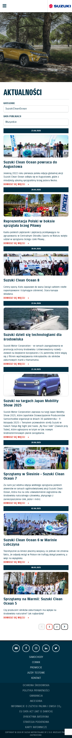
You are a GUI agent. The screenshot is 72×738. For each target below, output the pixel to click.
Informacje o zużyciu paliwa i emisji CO (36, 706)
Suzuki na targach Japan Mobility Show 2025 (31, 403)
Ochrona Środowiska (36, 685)
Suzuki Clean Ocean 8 (21, 280)
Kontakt (36, 678)
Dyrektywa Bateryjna (36, 717)
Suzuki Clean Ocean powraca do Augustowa (30, 164)
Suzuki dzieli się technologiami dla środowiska (32, 337)
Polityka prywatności (36, 690)
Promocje (36, 667)
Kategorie (9, 103)
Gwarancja (36, 696)
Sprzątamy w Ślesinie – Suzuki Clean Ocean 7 (33, 476)
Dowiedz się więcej (14, 184)
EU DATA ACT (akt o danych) (36, 711)
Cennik (36, 662)
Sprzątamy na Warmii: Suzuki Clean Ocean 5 (32, 601)
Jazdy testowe (36, 673)
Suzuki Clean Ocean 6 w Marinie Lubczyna (30, 542)
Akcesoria (36, 701)
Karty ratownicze (36, 727)
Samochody (36, 657)
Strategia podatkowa (36, 722)
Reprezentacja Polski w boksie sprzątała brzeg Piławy (29, 223)
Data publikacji (12, 116)
